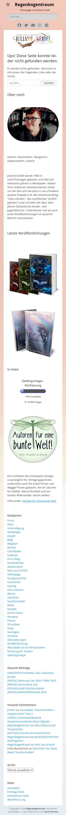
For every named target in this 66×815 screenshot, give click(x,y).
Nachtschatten (16, 601)
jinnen (11, 710)
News (10, 605)
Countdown (14, 551)
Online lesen (15, 613)
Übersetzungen (16, 639)
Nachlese (13, 597)
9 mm (10, 520)
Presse (11, 620)
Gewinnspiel (15, 566)
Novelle (11, 609)
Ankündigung (15, 528)
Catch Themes (51, 811)
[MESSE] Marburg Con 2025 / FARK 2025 (31, 680)
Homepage (14, 574)
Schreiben (13, 624)
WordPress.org (16, 799)
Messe (11, 593)
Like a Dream (15, 589)
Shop (10, 628)
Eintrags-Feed (15, 792)
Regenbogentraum (34, 4)
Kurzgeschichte (16, 578)
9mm (10, 524)
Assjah (11, 536)
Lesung (11, 586)
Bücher (11, 547)
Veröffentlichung (17, 643)
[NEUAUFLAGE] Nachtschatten (25, 688)
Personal (12, 616)
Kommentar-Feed (18, 795)
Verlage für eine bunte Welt (39, 501)
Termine (12, 636)
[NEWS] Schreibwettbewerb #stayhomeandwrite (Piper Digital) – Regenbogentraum (29, 721)
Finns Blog (13, 559)
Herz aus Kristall (17, 570)
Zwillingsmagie (16, 655)
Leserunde (13, 582)
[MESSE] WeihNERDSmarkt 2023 (27, 692)
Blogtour (12, 543)
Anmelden (13, 788)
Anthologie (14, 532)
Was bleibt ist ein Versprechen (26, 647)
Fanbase (12, 555)
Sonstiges (13, 632)
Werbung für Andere (20, 651)
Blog (10, 539)
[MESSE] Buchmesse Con (22, 684)
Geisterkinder (15, 563)
